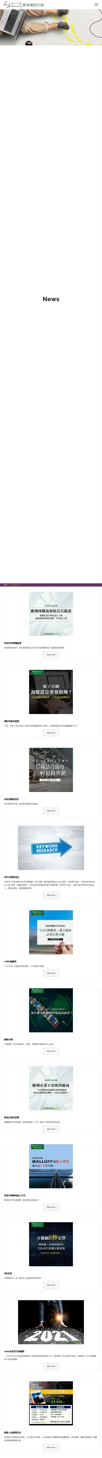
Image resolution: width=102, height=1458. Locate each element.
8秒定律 (8, 1273)
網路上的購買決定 (12, 1432)
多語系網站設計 (11, 799)
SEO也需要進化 (11, 877)
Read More (51, 655)
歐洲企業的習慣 (11, 1117)
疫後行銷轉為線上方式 (15, 1195)
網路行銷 (8, 1039)
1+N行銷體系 (10, 961)
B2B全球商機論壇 (12, 643)
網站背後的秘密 (11, 721)
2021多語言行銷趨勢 (14, 1351)
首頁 (5, 585)
